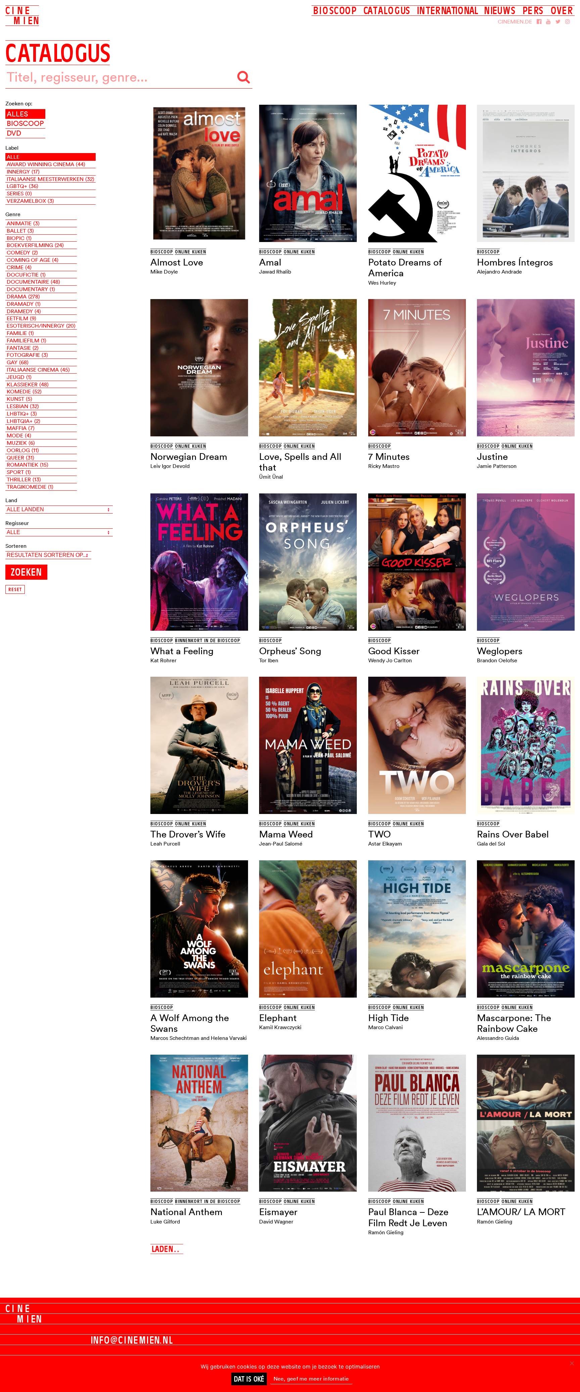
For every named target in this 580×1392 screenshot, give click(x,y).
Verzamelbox (30, 200)
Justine (492, 456)
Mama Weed (286, 834)
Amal (270, 262)
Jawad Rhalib (275, 271)
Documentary (31, 289)
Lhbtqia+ (23, 421)
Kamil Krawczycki (280, 1027)
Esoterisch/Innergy (41, 325)
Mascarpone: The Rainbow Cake (514, 1023)
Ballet (20, 230)
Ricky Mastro (383, 466)
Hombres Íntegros (515, 262)
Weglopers (500, 651)
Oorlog (23, 450)
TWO (379, 834)
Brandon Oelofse (497, 660)
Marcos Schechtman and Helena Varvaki (198, 1038)
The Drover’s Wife (188, 834)
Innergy (23, 171)
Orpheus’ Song (290, 651)
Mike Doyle (164, 271)
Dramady (24, 303)
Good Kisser (394, 651)
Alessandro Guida (498, 1038)
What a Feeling (181, 651)
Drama (23, 296)
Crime (19, 267)
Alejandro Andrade (499, 271)
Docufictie (26, 274)
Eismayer (278, 1211)
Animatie (23, 223)
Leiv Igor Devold (170, 466)
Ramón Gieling (385, 1232)
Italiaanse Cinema (38, 369)
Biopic (19, 238)
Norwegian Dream (188, 456)
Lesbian (23, 406)
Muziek (21, 442)
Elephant (278, 1017)
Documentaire (33, 281)
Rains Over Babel (513, 834)
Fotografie (27, 354)
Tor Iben (268, 660)
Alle (13, 156)
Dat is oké (249, 1379)
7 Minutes (389, 456)
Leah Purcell (165, 843)
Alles (17, 113)
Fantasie (23, 347)
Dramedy (24, 311)
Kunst (19, 398)
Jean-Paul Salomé (280, 843)
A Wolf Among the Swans (189, 1023)
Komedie (24, 391)
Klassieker (28, 384)
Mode (19, 435)
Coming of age (32, 259)
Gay (18, 362)
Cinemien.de (515, 21)
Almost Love (176, 262)
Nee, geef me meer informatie (311, 1378)
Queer (20, 457)
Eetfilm (21, 318)
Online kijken (190, 251)
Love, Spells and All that (300, 462)
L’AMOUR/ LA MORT (521, 1211)
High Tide (388, 1017)
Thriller (24, 479)
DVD (14, 133)
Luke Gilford (165, 1221)
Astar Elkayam (385, 843)
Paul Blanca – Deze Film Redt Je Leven (408, 1217)
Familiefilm (26, 340)
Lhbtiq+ (22, 413)
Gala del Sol (491, 843)
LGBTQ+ (22, 186)
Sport (19, 472)
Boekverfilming (35, 245)
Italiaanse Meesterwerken (50, 179)
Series (19, 193)
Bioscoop (25, 123)
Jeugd (19, 377)
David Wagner (276, 1221)
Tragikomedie (30, 486)
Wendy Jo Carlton (390, 660)
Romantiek (27, 464)
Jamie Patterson (497, 466)
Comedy (22, 252)
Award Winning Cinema (46, 164)
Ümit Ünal (271, 476)
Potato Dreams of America (405, 267)
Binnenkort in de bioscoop (207, 640)
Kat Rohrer (163, 660)
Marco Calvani (385, 1027)
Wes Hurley (382, 282)
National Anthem (186, 1211)
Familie (20, 333)
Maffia (21, 428)
